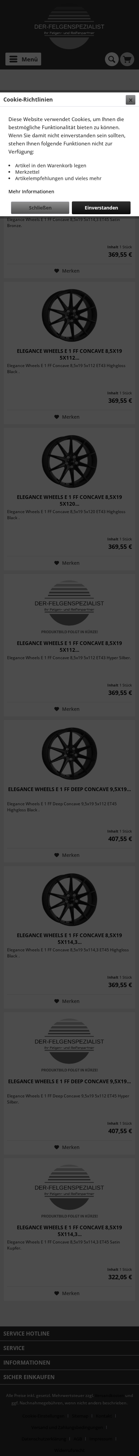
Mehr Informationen (31, 191)
